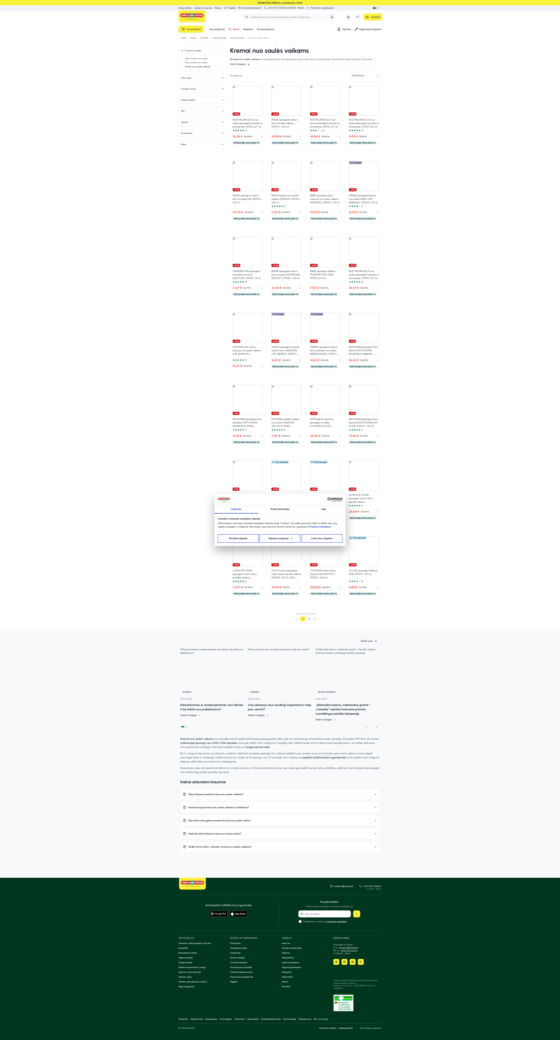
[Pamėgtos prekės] (357, 17)
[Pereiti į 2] (187, 726)
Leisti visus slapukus (322, 538)
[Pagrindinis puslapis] (191, 16)
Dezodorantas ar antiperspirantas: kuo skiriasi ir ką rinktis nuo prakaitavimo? (211, 707)
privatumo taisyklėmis (337, 921)
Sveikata (187, 691)
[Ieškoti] (246, 17)
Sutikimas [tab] (236, 509)
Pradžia (193, 38)
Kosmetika (205, 38)
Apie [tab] (323, 509)
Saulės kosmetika (219, 38)
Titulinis (183, 38)
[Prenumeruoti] (356, 913)
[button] (320, 7)
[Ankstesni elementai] (368, 727)
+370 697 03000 (372, 886)
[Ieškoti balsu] (332, 17)
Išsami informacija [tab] (280, 509)
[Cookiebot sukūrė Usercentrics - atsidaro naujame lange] (329, 499)
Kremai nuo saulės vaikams (197, 66)
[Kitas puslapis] (315, 618)
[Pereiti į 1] (182, 726)
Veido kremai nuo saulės (196, 58)
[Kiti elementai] (376, 727)
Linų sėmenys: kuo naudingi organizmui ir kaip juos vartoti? (279, 707)
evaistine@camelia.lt (348, 947)
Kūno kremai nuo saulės (196, 62)
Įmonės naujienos (327, 691)
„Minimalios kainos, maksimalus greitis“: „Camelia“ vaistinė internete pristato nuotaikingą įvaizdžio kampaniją (343, 709)
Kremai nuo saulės (237, 38)
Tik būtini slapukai (238, 538)
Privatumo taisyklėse (319, 526)
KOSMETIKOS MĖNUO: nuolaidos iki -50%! (280, 2)
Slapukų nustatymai (278, 538)
